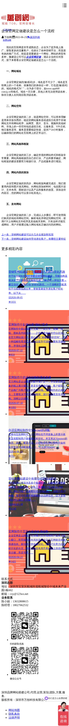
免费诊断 (7, 40)
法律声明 (14, 717)
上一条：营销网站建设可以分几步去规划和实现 (27, 234)
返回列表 (35, 37)
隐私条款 (14, 713)
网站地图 (14, 710)
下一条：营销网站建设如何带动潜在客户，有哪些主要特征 (33, 239)
